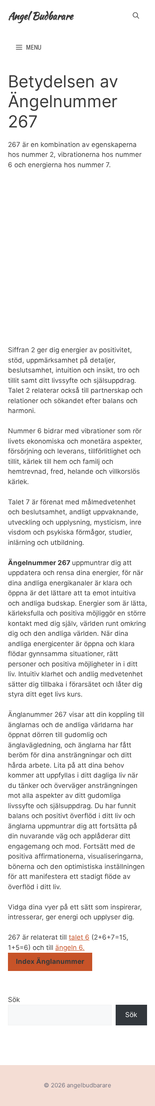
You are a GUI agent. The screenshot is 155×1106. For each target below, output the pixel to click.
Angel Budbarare (40, 16)
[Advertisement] (77, 257)
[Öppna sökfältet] (136, 16)
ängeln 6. (70, 948)
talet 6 (79, 937)
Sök (14, 1000)
